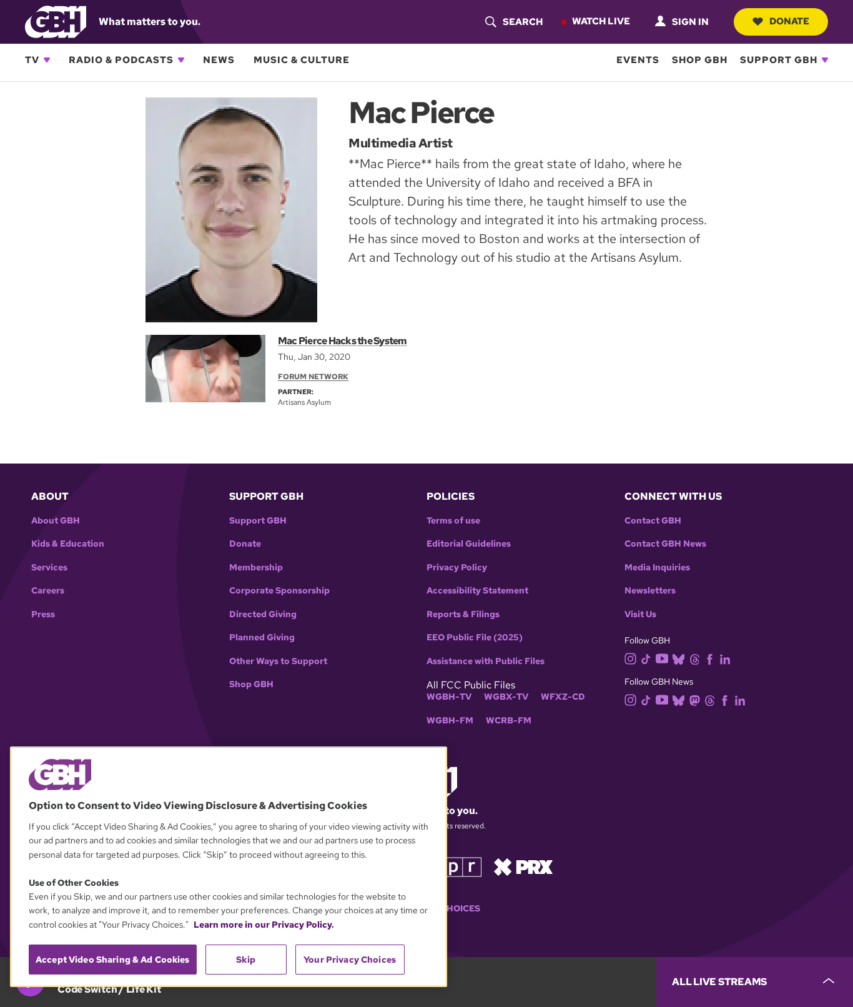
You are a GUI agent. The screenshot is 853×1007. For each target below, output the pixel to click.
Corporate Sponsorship (279, 590)
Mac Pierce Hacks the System (342, 340)
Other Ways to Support (278, 661)
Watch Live (601, 21)
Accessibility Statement (477, 590)
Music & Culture (302, 60)
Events (637, 60)
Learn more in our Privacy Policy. (264, 924)
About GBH (55, 520)
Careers (47, 590)
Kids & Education (67, 543)
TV (32, 60)
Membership (256, 567)
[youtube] (662, 657)
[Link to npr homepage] (453, 866)
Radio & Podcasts (121, 60)
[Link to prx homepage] (523, 866)
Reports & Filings (463, 614)
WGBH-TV (448, 697)
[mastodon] (694, 699)
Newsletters (650, 590)
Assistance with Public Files (485, 661)
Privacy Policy (456, 567)
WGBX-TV (506, 697)
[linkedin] (725, 658)
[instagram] (630, 658)
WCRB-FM (508, 720)
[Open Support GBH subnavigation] (825, 60)
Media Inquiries (657, 567)
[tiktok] (646, 658)
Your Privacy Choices (349, 959)
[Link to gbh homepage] (55, 20)
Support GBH (778, 60)
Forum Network (313, 377)
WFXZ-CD (563, 697)
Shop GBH (699, 60)
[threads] (694, 658)
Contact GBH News (665, 543)
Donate (789, 21)
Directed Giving (263, 614)
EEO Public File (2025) (474, 637)
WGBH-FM (449, 720)
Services (49, 567)
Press (43, 614)
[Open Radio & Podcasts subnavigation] (181, 60)
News (219, 60)
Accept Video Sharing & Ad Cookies (113, 959)
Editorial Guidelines (468, 543)
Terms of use (453, 520)
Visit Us (640, 614)
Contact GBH (652, 520)
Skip (245, 959)
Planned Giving (262, 637)
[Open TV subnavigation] (47, 60)
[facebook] (709, 658)
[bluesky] (678, 658)
